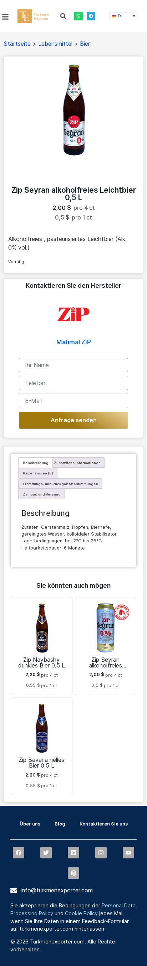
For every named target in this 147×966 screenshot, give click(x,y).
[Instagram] (101, 852)
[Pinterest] (73, 873)
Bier (85, 43)
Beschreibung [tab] (36, 463)
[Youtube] (128, 852)
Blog (60, 824)
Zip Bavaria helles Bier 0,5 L (41, 762)
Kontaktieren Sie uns (104, 824)
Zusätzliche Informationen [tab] (77, 463)
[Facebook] (18, 852)
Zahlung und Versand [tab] (42, 494)
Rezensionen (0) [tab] (38, 473)
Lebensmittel (55, 43)
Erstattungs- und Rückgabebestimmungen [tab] (60, 484)
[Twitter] (46, 852)
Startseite (17, 43)
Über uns (30, 824)
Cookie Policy (81, 913)
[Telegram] (91, 16)
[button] (63, 16)
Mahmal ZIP (73, 342)
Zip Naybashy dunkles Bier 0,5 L (41, 662)
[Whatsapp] (78, 16)
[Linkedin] (73, 852)
